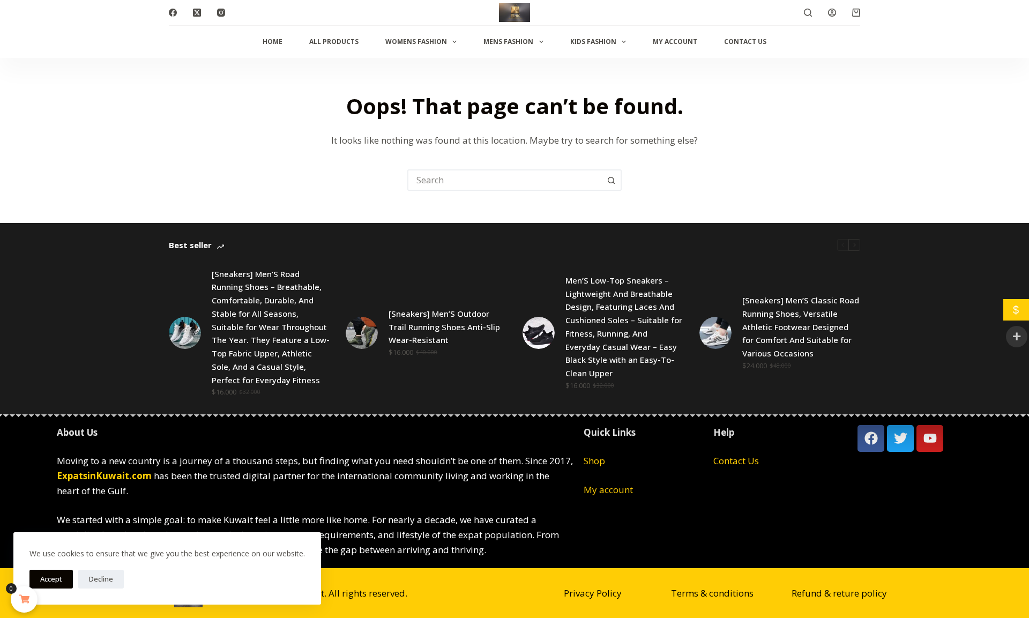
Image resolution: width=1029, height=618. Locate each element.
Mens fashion (508, 41)
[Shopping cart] (856, 13)
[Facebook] (173, 13)
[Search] (808, 13)
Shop (594, 461)
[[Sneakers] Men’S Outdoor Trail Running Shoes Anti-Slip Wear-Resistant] (362, 333)
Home (272, 41)
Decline (101, 579)
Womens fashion (416, 41)
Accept (51, 579)
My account (675, 41)
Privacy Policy (593, 593)
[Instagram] (221, 13)
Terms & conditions (712, 593)
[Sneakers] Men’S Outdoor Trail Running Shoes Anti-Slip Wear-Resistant (444, 327)
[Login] (832, 13)
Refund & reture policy (839, 593)
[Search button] (611, 180)
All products (334, 41)
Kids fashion (593, 41)
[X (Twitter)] (197, 13)
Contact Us (745, 41)
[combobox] (504, 180)
